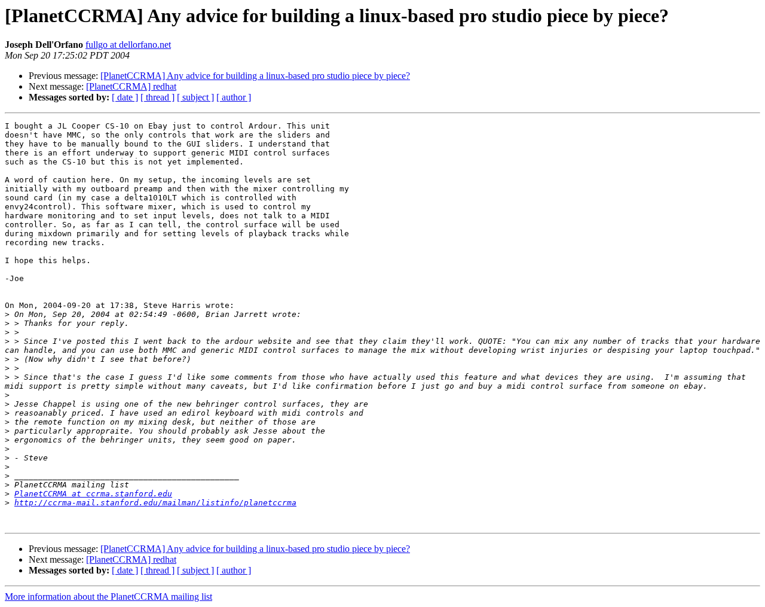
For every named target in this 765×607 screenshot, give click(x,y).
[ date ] (125, 97)
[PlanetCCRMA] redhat (131, 86)
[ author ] (233, 97)
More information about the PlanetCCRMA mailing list (108, 596)
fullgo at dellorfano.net (128, 44)
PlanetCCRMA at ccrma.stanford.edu (93, 493)
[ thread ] (157, 97)
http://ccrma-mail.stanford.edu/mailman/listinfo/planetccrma (155, 502)
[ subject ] (195, 97)
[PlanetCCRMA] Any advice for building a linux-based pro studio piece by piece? (255, 76)
